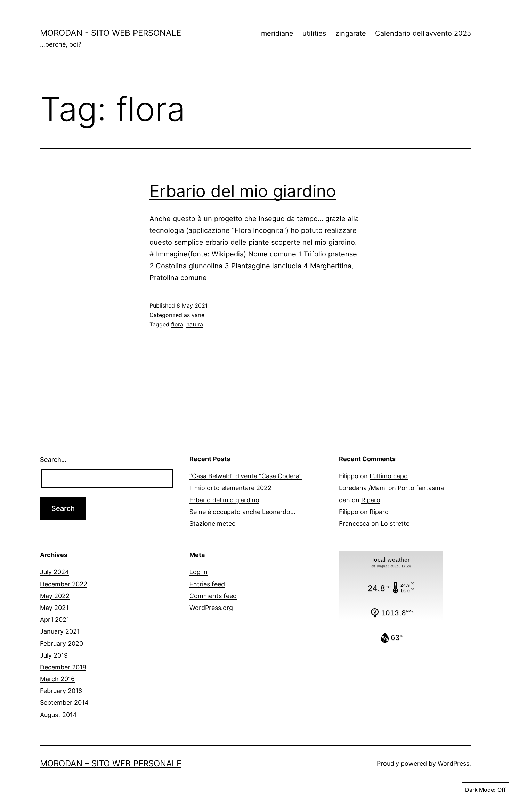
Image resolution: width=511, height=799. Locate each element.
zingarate (350, 33)
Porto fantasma (421, 487)
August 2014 (58, 714)
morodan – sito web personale (110, 763)
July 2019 (54, 655)
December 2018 (63, 667)
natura (194, 324)
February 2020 (61, 643)
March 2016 (57, 679)
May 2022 (55, 596)
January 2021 (60, 631)
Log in (198, 572)
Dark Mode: (480, 789)
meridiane (277, 33)
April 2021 (54, 619)
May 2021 (54, 607)
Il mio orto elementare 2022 (230, 487)
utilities (314, 33)
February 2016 (61, 690)
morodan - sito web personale (110, 33)
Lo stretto (395, 523)
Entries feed (207, 584)
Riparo (370, 500)
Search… (53, 459)
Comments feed (213, 596)
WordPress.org (211, 607)
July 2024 (54, 572)
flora (177, 324)
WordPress (453, 763)
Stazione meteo (212, 523)
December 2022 (63, 584)
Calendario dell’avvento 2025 (423, 33)
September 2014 (64, 702)
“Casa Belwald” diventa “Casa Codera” (245, 476)
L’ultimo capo (389, 476)
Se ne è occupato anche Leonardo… (242, 511)
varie (198, 314)
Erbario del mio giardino (242, 191)
